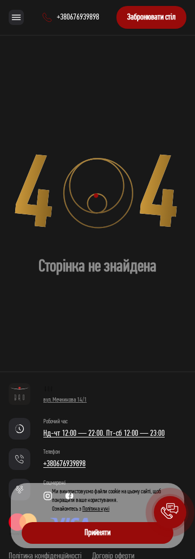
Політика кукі (95, 509)
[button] (170, 512)
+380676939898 (64, 464)
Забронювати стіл (151, 17)
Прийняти (97, 533)
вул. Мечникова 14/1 (65, 400)
